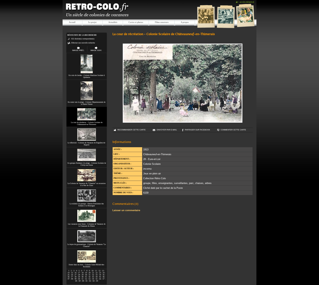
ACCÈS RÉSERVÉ (247, 2)
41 (86, 277)
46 (103, 277)
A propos (185, 22)
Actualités (112, 22)
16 (75, 273)
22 (96, 273)
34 (100, 275)
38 (75, 277)
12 (99, 271)
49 (75, 279)
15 (72, 273)
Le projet (92, 22)
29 (82, 275)
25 (68, 275)
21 (93, 273)
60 (83, 281)
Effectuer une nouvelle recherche (83, 43)
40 (82, 277)
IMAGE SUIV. (96, 50)
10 (92, 271)
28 (79, 275)
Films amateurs (162, 22)
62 (90, 281)
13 (103, 271)
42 (89, 277)
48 (72, 279)
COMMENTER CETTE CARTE (233, 130)
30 (86, 275)
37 (72, 277)
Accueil (72, 22)
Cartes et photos (135, 22)
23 (100, 273)
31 (89, 275)
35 (103, 275)
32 (93, 275)
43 (93, 277)
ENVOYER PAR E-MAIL (167, 130)
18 (82, 273)
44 (96, 277)
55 (96, 279)
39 (79, 277)
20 (89, 273)
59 (79, 281)
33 (96, 275)
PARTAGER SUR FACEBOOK (197, 130)
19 (86, 273)
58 (76, 281)
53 (89, 279)
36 (68, 277)
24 (103, 273)
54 (93, 279)
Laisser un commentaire (126, 210)
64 (97, 281)
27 (75, 275)
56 (100, 279)
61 (87, 281)
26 (72, 275)
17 (79, 273)
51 (82, 279)
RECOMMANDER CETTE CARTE (131, 130)
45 (100, 277)
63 (94, 281)
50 (79, 279)
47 (68, 279)
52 (86, 279)
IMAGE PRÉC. (78, 50)
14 (68, 273)
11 (96, 271)
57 (103, 279)
